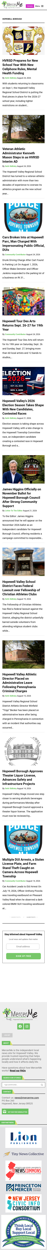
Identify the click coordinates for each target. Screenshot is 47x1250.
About (6, 1043)
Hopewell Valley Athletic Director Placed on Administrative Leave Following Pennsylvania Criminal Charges (19, 683)
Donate (30, 6)
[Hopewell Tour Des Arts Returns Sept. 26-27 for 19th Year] (23, 301)
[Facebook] (20, 1026)
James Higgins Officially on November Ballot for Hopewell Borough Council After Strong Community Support (21, 497)
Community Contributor (15, 254)
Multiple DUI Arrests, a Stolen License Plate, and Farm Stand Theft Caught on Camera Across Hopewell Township (23, 868)
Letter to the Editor (14, 511)
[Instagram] (27, 1026)
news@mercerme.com (27, 1097)
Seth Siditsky (11, 78)
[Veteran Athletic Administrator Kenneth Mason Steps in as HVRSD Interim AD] (23, 129)
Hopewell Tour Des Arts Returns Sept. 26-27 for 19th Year (22, 325)
